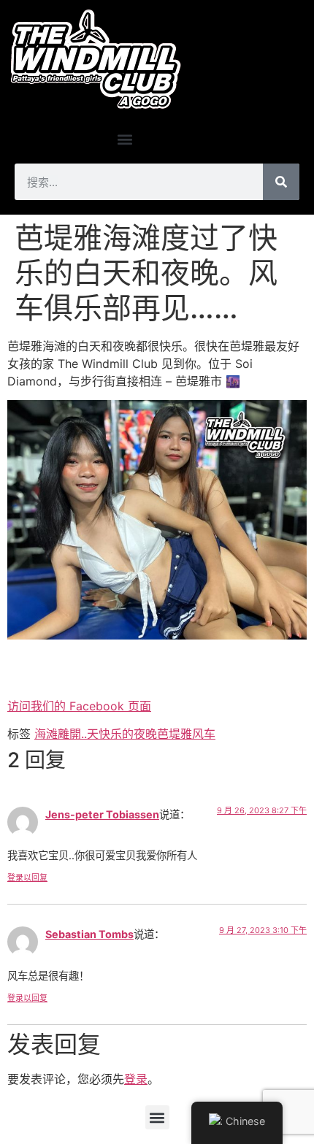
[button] (124, 139)
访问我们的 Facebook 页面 (79, 706)
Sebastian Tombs (89, 934)
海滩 (46, 733)
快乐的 (116, 733)
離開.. (72, 733)
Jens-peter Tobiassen (102, 814)
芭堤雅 (174, 733)
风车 (203, 733)
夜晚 (145, 733)
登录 (136, 1079)
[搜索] (281, 182)
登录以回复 (27, 877)
